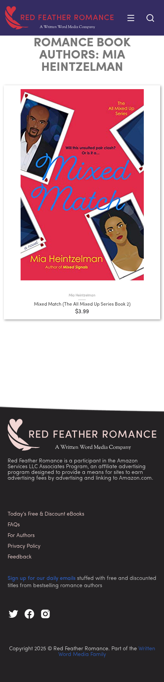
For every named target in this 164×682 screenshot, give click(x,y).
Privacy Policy (24, 546)
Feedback (20, 557)
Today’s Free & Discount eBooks (46, 514)
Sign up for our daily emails (42, 578)
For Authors (21, 536)
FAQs (14, 525)
